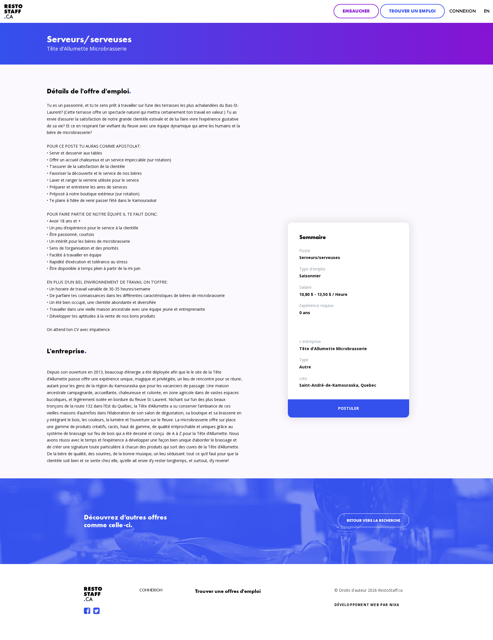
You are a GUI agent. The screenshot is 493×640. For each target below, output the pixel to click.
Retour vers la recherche (373, 520)
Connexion (462, 11)
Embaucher (356, 11)
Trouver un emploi (412, 11)
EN (487, 11)
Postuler (348, 408)
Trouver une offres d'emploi (228, 591)
